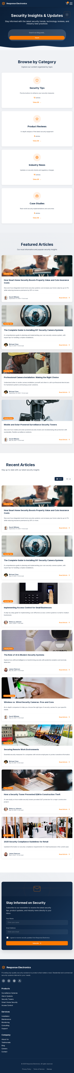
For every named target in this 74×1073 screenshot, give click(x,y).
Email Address (11, 928)
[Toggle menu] (71, 3)
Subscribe (36, 943)
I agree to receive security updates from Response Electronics (30, 937)
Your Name (10, 918)
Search (37, 38)
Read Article (63, 298)
